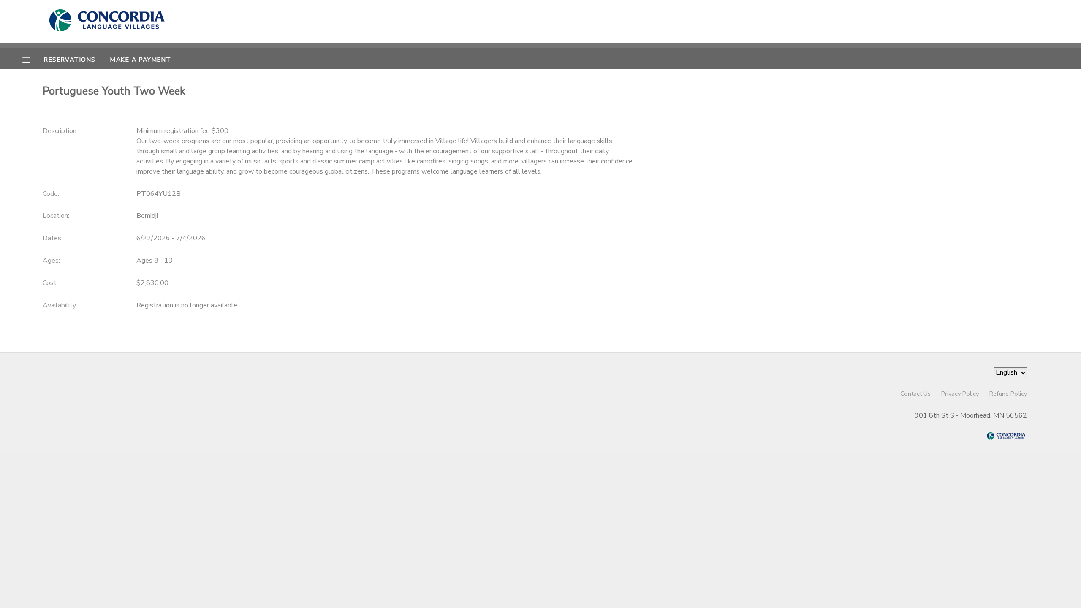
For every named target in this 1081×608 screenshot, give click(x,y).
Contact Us (915, 393)
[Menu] (32, 59)
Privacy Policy (960, 393)
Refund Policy (1008, 393)
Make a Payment (140, 59)
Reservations (69, 59)
